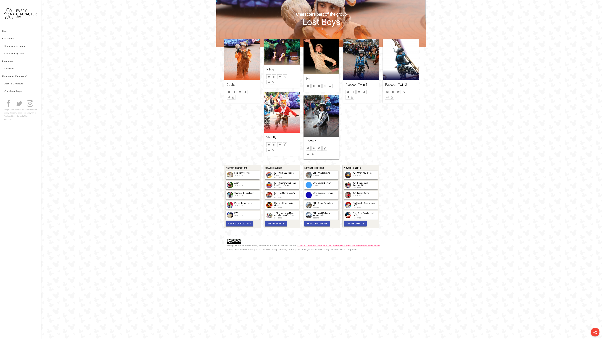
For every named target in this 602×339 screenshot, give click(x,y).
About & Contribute (13, 83)
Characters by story (14, 53)
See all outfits (355, 223)
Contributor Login (13, 91)
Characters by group (14, 46)
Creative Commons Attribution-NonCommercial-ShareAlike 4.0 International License (338, 245)
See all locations (317, 223)
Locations (9, 68)
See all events (275, 223)
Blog (4, 31)
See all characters (239, 223)
